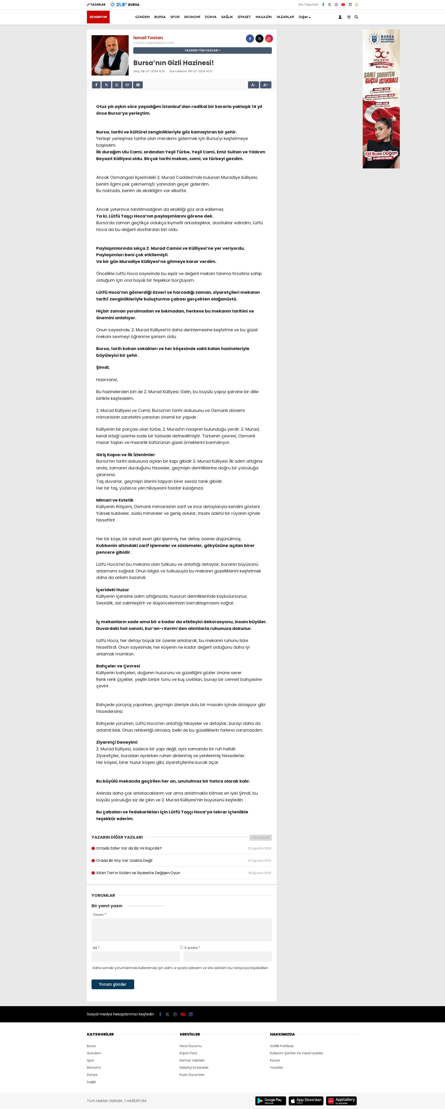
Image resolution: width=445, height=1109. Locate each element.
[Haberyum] (98, 22)
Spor (90, 1060)
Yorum (99, 914)
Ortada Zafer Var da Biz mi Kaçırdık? (183, 848)
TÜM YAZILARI (261, 838)
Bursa (91, 1046)
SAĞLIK (227, 17)
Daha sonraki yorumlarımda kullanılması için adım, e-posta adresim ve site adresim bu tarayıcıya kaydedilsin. (181, 968)
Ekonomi (94, 1067)
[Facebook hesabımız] (323, 4)
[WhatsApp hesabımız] (356, 4)
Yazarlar (276, 1067)
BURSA (160, 17)
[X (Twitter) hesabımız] (329, 4)
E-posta (192, 947)
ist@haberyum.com (160, 43)
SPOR (175, 17)
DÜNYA (210, 17)
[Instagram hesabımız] (336, 4)
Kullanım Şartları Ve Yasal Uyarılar (296, 1053)
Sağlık (91, 1082)
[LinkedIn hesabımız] (350, 4)
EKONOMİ (192, 17)
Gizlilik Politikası (282, 1046)
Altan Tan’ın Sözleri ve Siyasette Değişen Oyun (183, 872)
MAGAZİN (264, 17)
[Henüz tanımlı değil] (250, 39)
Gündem (94, 1053)
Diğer (303, 17)
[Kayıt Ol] (341, 17)
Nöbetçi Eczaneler (194, 1067)
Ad (96, 947)
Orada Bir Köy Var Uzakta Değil (183, 860)
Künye (275, 1060)
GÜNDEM (142, 17)
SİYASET (244, 17)
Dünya (92, 1074)
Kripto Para (188, 1053)
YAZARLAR (285, 17)
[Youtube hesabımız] (343, 4)
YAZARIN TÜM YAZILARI (201, 50)
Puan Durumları (192, 1074)
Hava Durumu (191, 1046)
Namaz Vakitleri (192, 1060)
